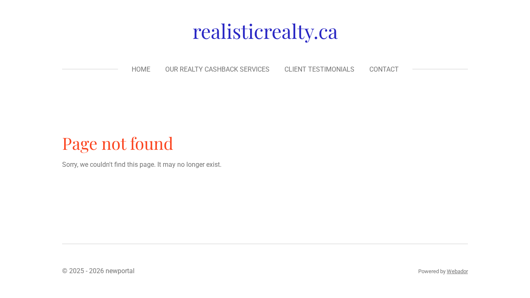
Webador (457, 271)
